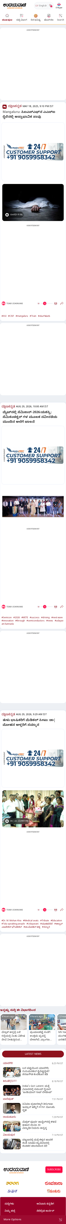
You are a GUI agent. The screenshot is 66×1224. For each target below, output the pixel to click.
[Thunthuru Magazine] (53, 1191)
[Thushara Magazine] (12, 1191)
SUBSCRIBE (54, 1170)
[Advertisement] (33, 66)
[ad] (35, 151)
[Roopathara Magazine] (53, 1183)
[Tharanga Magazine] (12, 1183)
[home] (14, 5)
